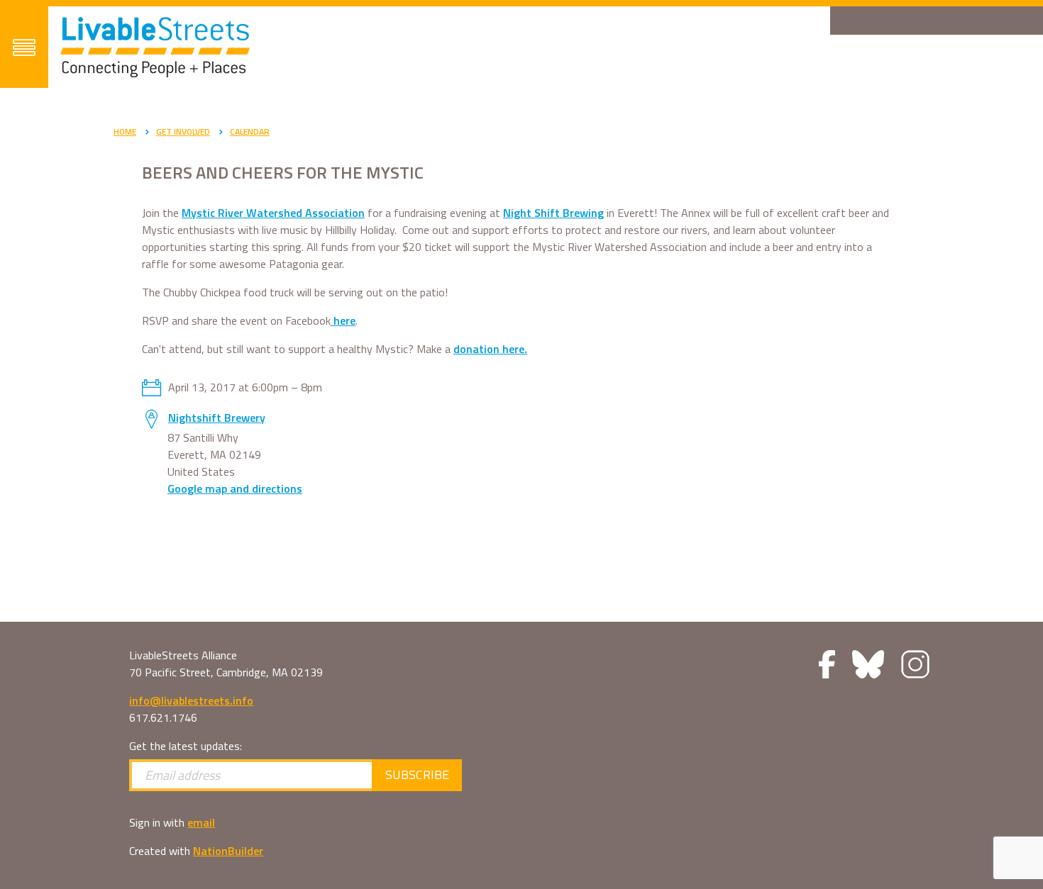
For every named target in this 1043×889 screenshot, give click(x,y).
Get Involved (183, 131)
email (201, 822)
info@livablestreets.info (191, 700)
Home (125, 131)
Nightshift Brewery (216, 417)
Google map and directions (234, 488)
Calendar (250, 131)
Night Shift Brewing (553, 212)
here (343, 320)
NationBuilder (228, 850)
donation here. (490, 348)
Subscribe (417, 774)
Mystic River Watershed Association (273, 212)
